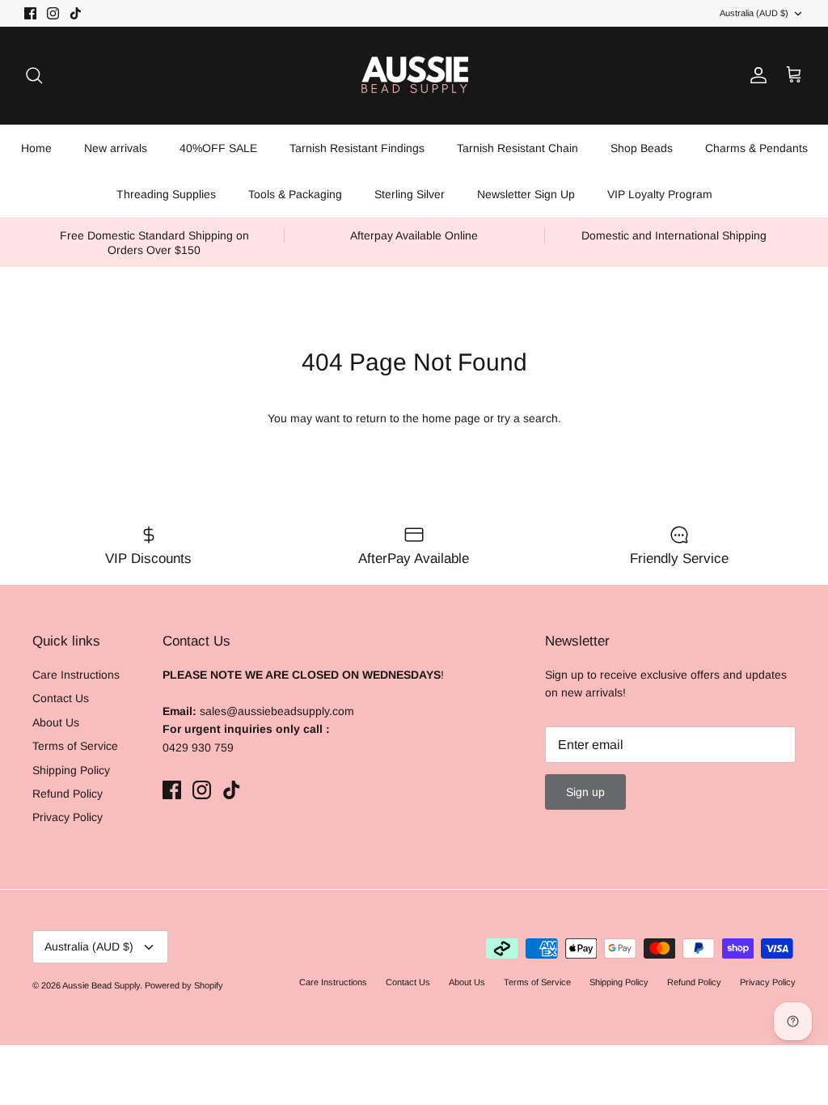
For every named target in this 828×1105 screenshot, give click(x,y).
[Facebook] (186, 986)
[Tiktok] (233, 986)
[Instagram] (210, 986)
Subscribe (210, 934)
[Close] (659, 784)
